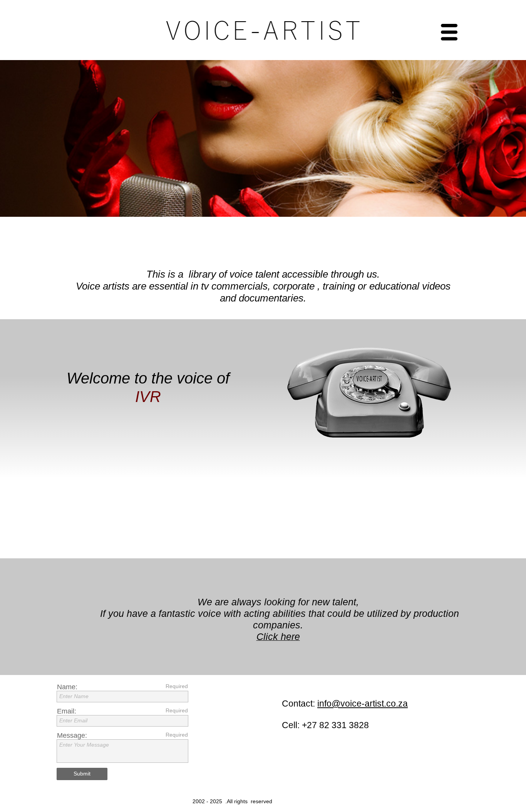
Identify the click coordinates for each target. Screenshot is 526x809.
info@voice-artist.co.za (362, 703)
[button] (361, 32)
